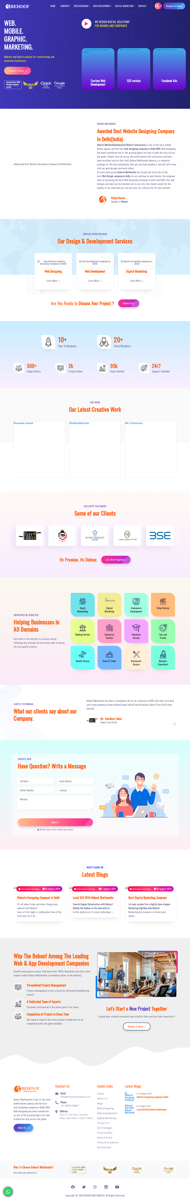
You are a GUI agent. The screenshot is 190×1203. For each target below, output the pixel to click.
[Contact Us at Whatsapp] (8, 1191)
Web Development (101, 6)
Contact (142, 6)
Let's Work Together (115, 559)
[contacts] (158, 6)
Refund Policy (104, 1137)
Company (64, 6)
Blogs (100, 1103)
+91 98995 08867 (70, 1105)
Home (52, 6)
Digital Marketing (124, 6)
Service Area (104, 1147)
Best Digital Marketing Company (148, 897)
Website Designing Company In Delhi (38, 897)
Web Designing (81, 6)
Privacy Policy (104, 1132)
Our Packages (104, 1127)
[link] (73, 1186)
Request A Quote (174, 6)
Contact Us (128, 303)
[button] (171, 724)
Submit (54, 822)
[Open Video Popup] (86, 24)
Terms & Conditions (108, 1142)
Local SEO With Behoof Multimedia (93, 897)
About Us (22, 1127)
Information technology (30, 888)
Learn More (52, 280)
